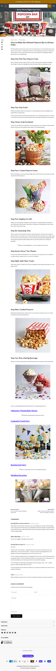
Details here (37, 1)
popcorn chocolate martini (46, 361)
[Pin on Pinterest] (2, 49)
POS (21, 668)
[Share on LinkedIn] (2, 47)
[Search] (49, 6)
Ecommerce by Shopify (30, 668)
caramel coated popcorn (23, 314)
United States (27, 650)
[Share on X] (2, 44)
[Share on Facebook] (2, 42)
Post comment (16, 616)
